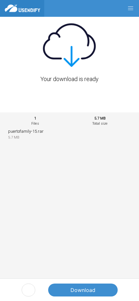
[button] (130, 8)
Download (82, 290)
